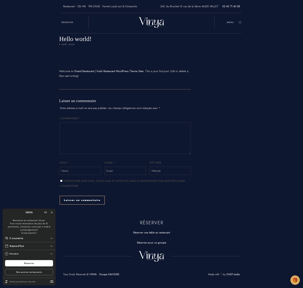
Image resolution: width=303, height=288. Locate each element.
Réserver (67, 22)
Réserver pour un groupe (151, 242)
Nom (64, 163)
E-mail (110, 163)
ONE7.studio (233, 274)
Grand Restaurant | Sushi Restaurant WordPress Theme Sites (109, 71)
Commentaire (70, 118)
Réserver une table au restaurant (151, 232)
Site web (155, 163)
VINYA (93, 274)
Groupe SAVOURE (109, 274)
